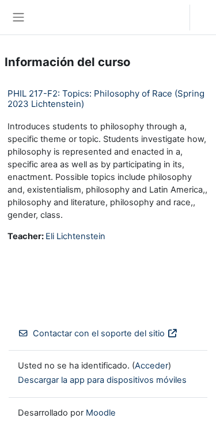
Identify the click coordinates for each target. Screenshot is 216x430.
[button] (169, 17)
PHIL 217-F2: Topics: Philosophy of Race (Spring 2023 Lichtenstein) (105, 98)
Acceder (206, 17)
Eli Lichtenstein (75, 236)
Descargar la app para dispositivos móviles (102, 380)
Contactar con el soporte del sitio (99, 333)
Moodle (101, 413)
